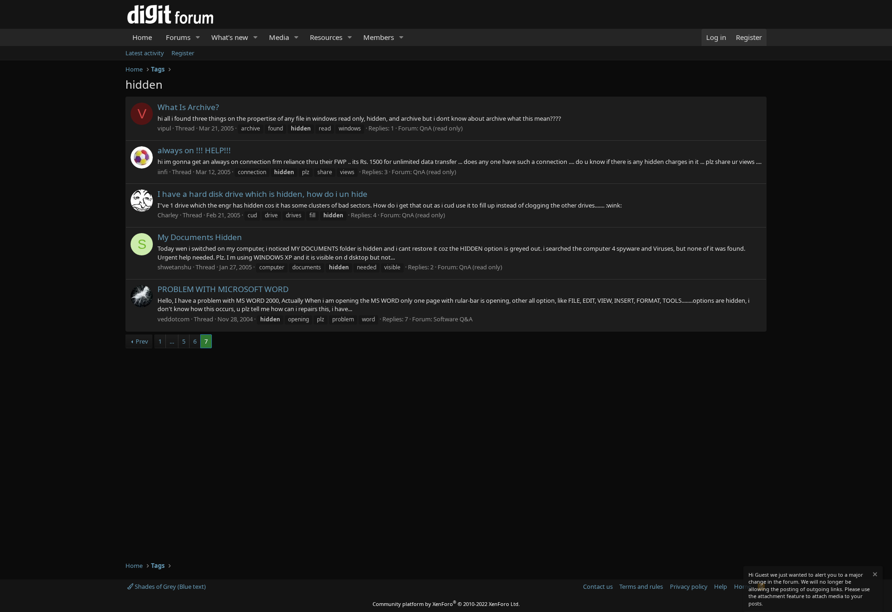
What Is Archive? (188, 107)
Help (720, 586)
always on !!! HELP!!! (194, 150)
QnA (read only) (441, 128)
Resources (326, 37)
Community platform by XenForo (446, 603)
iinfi (162, 172)
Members (378, 37)
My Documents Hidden (199, 237)
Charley (167, 215)
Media (279, 37)
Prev (142, 341)
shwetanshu (174, 267)
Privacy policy (689, 586)
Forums (178, 37)
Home (142, 37)
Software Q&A (452, 319)
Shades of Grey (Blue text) (169, 586)
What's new (229, 37)
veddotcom (173, 319)
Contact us (598, 586)
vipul (164, 128)
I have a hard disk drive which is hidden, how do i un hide (262, 194)
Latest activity (144, 53)
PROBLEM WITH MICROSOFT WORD (223, 289)
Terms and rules (641, 586)
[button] (197, 37)
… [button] (172, 341)
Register (182, 53)
